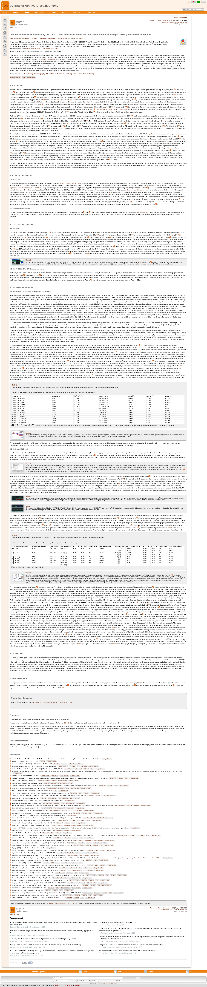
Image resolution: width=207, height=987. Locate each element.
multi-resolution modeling (63, 74)
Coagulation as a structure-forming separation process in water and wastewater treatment (130, 945)
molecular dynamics (45, 254)
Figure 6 (28, 573)
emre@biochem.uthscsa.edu (35, 48)
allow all (57, 985)
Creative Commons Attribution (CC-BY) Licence (61, 903)
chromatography (39, 74)
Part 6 (160, 20)
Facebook (151, 972)
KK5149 (66, 723)
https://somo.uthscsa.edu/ (47, 59)
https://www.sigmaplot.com (150, 148)
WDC (204, 2)
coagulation (83, 55)
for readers (53, 12)
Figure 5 (28, 506)
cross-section (167, 515)
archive (16, 12)
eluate (71, 273)
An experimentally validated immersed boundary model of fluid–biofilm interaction (127, 951)
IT (198, 2)
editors (27, 12)
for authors (39, 12)
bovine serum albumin (80, 74)
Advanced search (139, 981)
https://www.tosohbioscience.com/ (137, 190)
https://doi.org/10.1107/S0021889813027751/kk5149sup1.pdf (52, 702)
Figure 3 (28, 464)
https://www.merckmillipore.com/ (70, 183)
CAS (70, 764)
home (5, 12)
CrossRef (56, 764)
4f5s (139, 262)
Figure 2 (28, 433)
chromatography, (75, 155)
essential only (67, 985)
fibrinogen (92, 74)
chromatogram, (15, 490)
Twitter (120, 972)
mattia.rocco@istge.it (52, 48)
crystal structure (132, 262)
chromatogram (96, 345)
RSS (191, 972)
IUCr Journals (64, 775)
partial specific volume (86, 370)
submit (65, 12)
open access (90, 12)
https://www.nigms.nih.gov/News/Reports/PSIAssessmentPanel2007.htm (140, 858)
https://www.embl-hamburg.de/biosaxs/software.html (113, 109)
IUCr (194, 2)
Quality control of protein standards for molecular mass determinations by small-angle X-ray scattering (45, 945)
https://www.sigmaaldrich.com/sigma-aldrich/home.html (27, 188)
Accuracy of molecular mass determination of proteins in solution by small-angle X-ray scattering (43, 939)
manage (77, 985)
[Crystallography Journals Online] (189, 2)
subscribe (77, 12)
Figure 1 (28, 260)
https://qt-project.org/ (142, 212)
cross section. (149, 637)
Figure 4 (28, 496)
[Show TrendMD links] (185, 962)
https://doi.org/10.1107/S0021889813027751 (174, 22)
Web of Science (63, 766)
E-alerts (85, 972)
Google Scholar (106, 759)
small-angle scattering (25, 74)
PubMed (42, 761)
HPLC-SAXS (50, 74)
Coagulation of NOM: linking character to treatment (116, 922)
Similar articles (15, 77)
